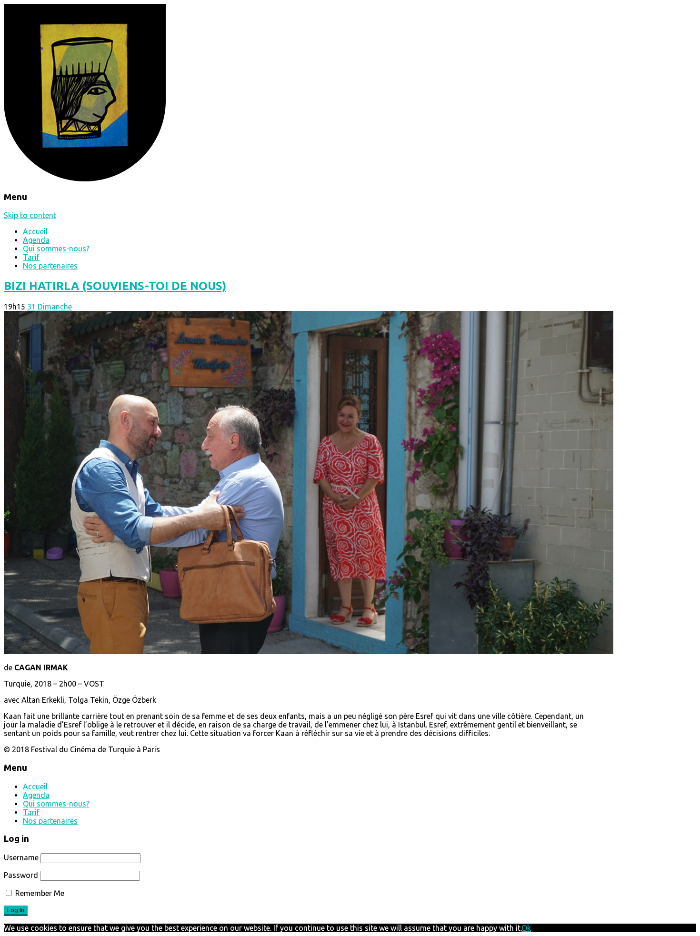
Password (21, 875)
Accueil (35, 231)
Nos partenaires (50, 265)
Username (21, 857)
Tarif (31, 257)
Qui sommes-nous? (56, 248)
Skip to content (30, 215)
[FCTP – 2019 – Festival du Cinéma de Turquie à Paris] (85, 178)
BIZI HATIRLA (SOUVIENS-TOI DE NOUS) (115, 285)
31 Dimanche (49, 306)
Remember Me (38, 893)
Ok (526, 928)
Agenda (36, 240)
